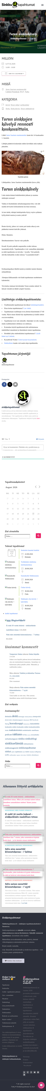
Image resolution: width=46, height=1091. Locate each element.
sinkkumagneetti (11, 748)
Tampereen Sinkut (15, 654)
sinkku (21, 738)
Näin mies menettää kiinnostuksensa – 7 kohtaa (22, 635)
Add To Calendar (15, 73)
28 (28, 519)
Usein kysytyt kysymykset (27, 340)
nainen (21, 810)
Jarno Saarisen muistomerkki (16, 89)
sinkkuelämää (14, 743)
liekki (7, 730)
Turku (8, 109)
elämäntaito (26, 720)
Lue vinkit (27, 308)
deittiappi (21, 716)
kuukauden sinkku (22, 727)
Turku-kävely (15, 109)
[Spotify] (24, 1074)
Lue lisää (24, 903)
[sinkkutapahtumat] (23, 397)
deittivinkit (8, 720)
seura (29, 735)
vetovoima (23, 755)
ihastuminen (26, 724)
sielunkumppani (11, 739)
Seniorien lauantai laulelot (30, 550)
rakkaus (17, 734)
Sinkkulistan (8, 343)
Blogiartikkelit (18, 620)
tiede (23, 751)
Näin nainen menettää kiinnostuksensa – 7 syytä (17, 885)
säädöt (13, 751)
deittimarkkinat (29, 716)
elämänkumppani (17, 720)
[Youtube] (34, 1072)
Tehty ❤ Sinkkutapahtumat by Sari (23, 1087)
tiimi (38, 418)
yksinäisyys (35, 755)
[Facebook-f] (27, 1072)
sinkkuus (28, 810)
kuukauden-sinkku (11, 727)
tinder (27, 752)
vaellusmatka (12, 755)
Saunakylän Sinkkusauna (30, 576)
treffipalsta (37, 752)
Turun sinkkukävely (27, 109)
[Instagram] (24, 1072)
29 (18, 499)
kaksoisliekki (34, 724)
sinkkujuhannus (28, 744)
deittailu (8, 716)
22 (33, 513)
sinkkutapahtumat (27, 748)
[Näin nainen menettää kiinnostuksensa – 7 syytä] (23, 872)
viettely (28, 755)
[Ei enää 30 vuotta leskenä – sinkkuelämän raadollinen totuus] (23, 801)
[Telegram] (38, 1072)
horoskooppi (16, 723)
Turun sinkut (15, 105)
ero (31, 720)
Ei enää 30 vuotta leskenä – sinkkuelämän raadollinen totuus (21, 815)
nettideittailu (27, 730)
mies (16, 810)
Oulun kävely (25, 587)
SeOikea (24, 735)
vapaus (18, 755)
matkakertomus (15, 730)
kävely (8, 105)
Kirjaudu (41, 439)
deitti (15, 716)
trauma (32, 752)
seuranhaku (35, 735)
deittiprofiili (37, 716)
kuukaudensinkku (34, 727)
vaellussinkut (24, 105)
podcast (8, 734)
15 (33, 509)
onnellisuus (35, 730)
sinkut (8, 751)
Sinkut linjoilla (34, 654)
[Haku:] (20, 537)
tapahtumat (18, 752)
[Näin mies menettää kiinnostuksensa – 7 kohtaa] (23, 837)
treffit (7, 755)
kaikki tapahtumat (11, 613)
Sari (37, 1019)
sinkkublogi (31, 738)
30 (23, 499)
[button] (42, 5)
